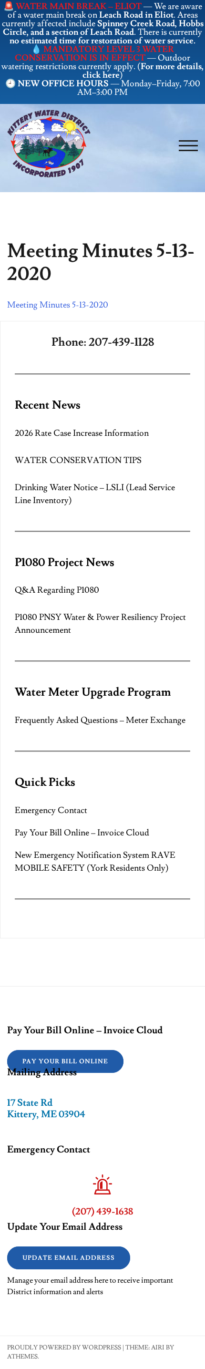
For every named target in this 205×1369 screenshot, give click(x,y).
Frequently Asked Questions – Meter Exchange (100, 720)
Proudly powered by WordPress (64, 1347)
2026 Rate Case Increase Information (82, 433)
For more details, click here (143, 71)
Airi (157, 1347)
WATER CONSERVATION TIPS (78, 460)
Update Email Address (68, 1258)
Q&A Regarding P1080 (57, 590)
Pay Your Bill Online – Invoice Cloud (82, 832)
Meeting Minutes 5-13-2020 (57, 304)
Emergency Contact (51, 810)
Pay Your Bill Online (65, 1061)
